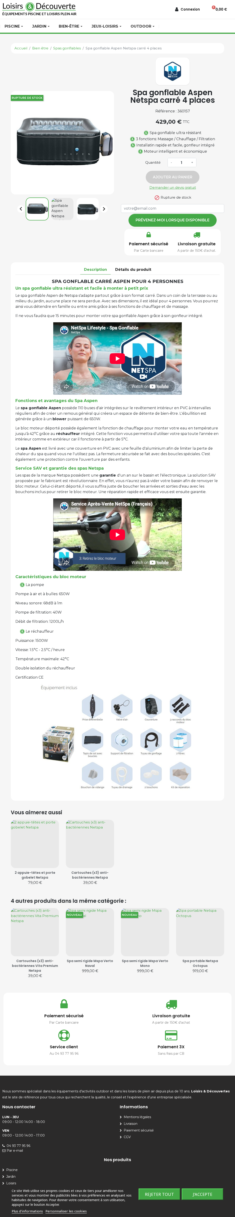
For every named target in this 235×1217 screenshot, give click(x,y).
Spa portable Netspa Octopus (200, 963)
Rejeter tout (159, 1194)
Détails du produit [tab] (133, 269)
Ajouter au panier (172, 177)
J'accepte (202, 1194)
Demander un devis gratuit (172, 187)
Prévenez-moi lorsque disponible (173, 220)
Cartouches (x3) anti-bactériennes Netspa (90, 875)
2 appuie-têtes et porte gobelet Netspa (35, 875)
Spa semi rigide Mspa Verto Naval (90, 963)
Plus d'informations (27, 1211)
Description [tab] (95, 269)
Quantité (153, 162)
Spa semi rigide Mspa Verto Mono (145, 963)
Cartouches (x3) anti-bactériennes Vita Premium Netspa (35, 966)
